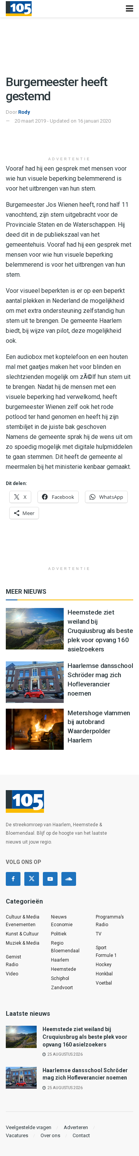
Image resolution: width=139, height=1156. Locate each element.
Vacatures (17, 1135)
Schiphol (60, 978)
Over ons (50, 1135)
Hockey (104, 964)
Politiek (58, 934)
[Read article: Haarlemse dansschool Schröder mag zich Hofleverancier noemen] (35, 682)
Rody (24, 112)
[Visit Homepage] (19, 9)
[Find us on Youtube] (50, 879)
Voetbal (104, 983)
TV (99, 934)
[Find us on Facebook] (13, 879)
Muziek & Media (22, 943)
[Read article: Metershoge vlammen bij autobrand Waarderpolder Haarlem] (35, 729)
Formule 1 (106, 955)
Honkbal (104, 974)
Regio (57, 943)
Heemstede (63, 969)
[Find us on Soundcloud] (68, 879)
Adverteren (76, 1127)
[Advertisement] (69, 140)
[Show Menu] (129, 8)
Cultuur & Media (22, 917)
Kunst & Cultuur (22, 934)
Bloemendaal (65, 950)
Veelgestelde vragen (28, 1127)
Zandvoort (62, 987)
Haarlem (60, 960)
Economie (62, 924)
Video (12, 974)
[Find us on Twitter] (31, 879)
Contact (81, 1135)
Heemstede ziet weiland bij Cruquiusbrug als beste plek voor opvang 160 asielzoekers (100, 630)
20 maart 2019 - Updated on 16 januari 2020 (63, 121)
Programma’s (110, 917)
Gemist (13, 957)
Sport (101, 947)
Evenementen (21, 924)
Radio (12, 964)
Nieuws (59, 917)
